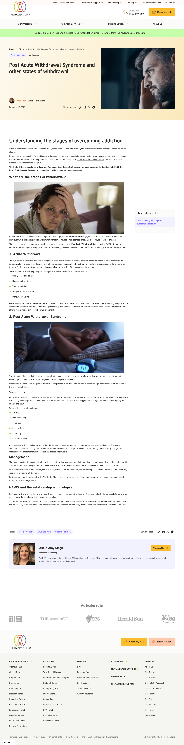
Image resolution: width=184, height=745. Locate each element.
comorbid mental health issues (90, 159)
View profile (158, 548)
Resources (149, 709)
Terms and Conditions (18, 736)
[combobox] (9, 742)
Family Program (50, 688)
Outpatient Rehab (17, 699)
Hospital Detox (49, 666)
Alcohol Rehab (15, 666)
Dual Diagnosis (15, 688)
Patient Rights (55, 736)
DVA (79, 666)
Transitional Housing (52, 672)
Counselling (48, 699)
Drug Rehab (14, 677)
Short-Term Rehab (17, 720)
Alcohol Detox (15, 672)
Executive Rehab (50, 715)
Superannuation (84, 688)
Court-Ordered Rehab (52, 704)
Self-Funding (82, 683)
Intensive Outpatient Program (56, 677)
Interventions (49, 693)
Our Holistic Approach (154, 683)
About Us (149, 666)
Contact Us (170, 2)
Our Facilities (151, 677)
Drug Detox (14, 683)
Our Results (150, 693)
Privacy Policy (39, 736)
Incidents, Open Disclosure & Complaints (100, 736)
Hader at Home (50, 683)
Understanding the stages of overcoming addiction (149, 222)
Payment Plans (83, 672)
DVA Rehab (48, 709)
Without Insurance (85, 693)
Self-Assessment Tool (151, 2)
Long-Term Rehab (17, 715)
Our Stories (150, 699)
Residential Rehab (17, 704)
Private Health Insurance (88, 677)
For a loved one (18, 55)
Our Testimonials (152, 704)
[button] (65, 2)
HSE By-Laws (72, 736)
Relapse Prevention (18, 726)
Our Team (149, 672)
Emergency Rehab (17, 709)
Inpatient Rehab (16, 693)
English (7, 742)
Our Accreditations (153, 688)
